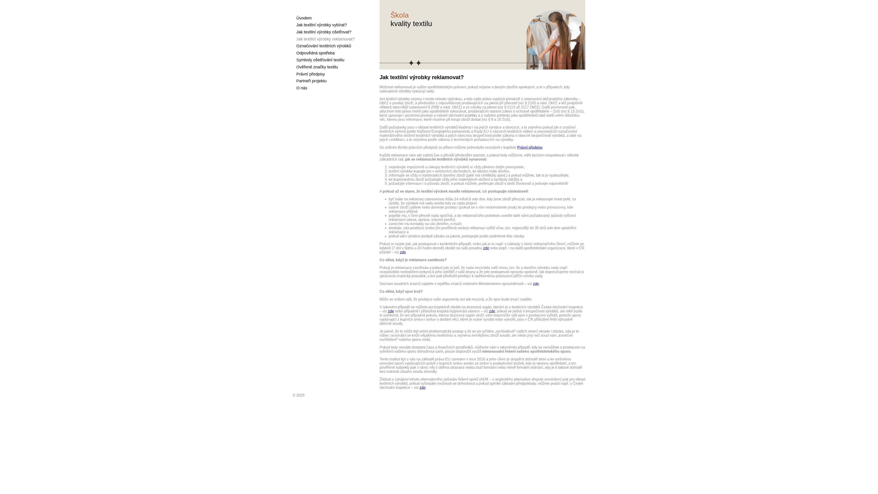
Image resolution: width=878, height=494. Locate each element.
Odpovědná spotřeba (315, 53)
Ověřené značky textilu (317, 67)
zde (486, 248)
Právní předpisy (310, 74)
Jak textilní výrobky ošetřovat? (323, 32)
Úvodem (304, 18)
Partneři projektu (311, 81)
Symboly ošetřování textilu (320, 60)
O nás (301, 88)
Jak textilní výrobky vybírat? (321, 25)
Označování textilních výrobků (323, 46)
